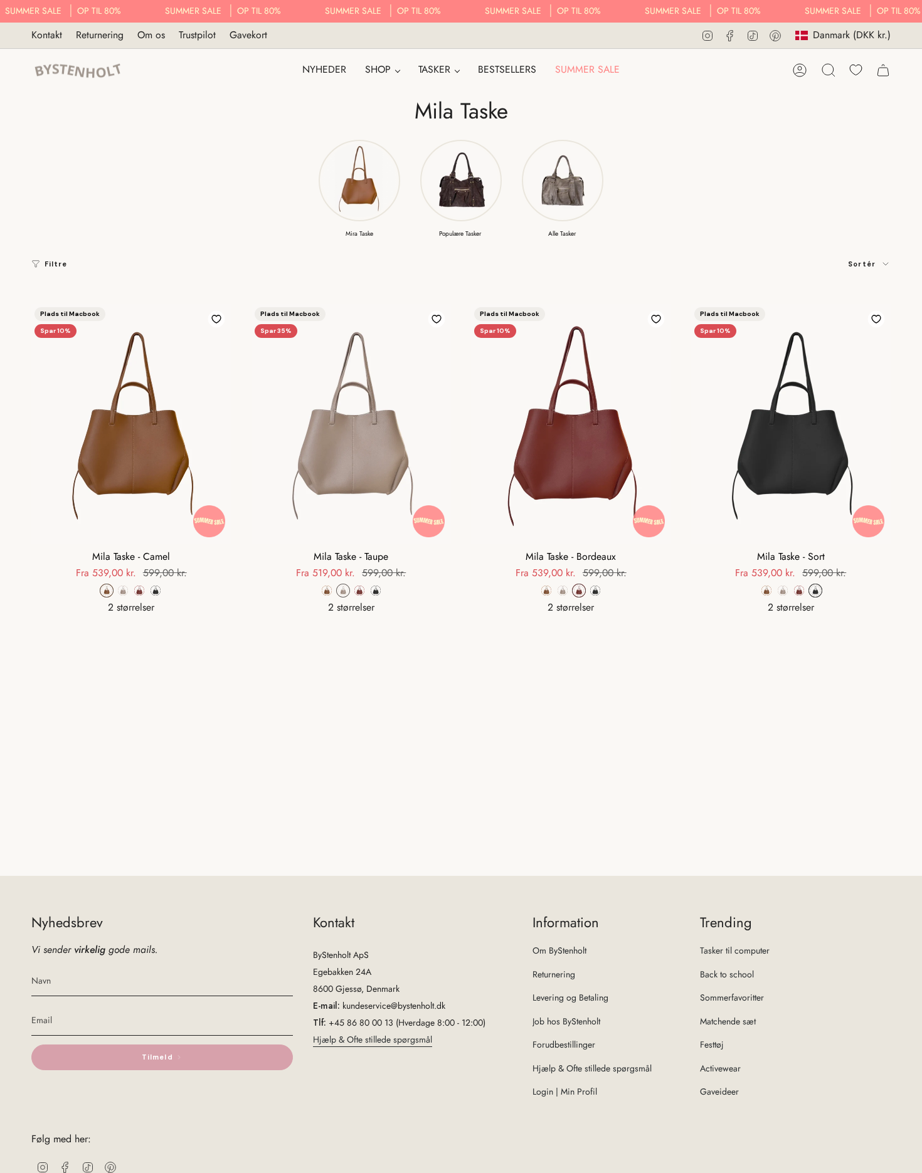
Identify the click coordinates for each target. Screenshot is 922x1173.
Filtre (56, 264)
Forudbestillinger (564, 1044)
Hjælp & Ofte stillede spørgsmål (372, 1039)
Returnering (100, 35)
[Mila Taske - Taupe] (352, 424)
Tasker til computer (735, 950)
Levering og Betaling (570, 997)
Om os (151, 35)
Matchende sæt (728, 1021)
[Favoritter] (856, 70)
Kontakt (46, 35)
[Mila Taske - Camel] (131, 424)
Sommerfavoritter (732, 997)
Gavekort (248, 35)
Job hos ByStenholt (566, 1021)
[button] (382, 71)
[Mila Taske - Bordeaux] (571, 424)
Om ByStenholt (559, 950)
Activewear (720, 1068)
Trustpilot (197, 35)
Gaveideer (719, 1091)
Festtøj (712, 1044)
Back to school (727, 974)
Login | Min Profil (565, 1091)
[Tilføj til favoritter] (216, 319)
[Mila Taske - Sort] (791, 424)
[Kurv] (883, 70)
